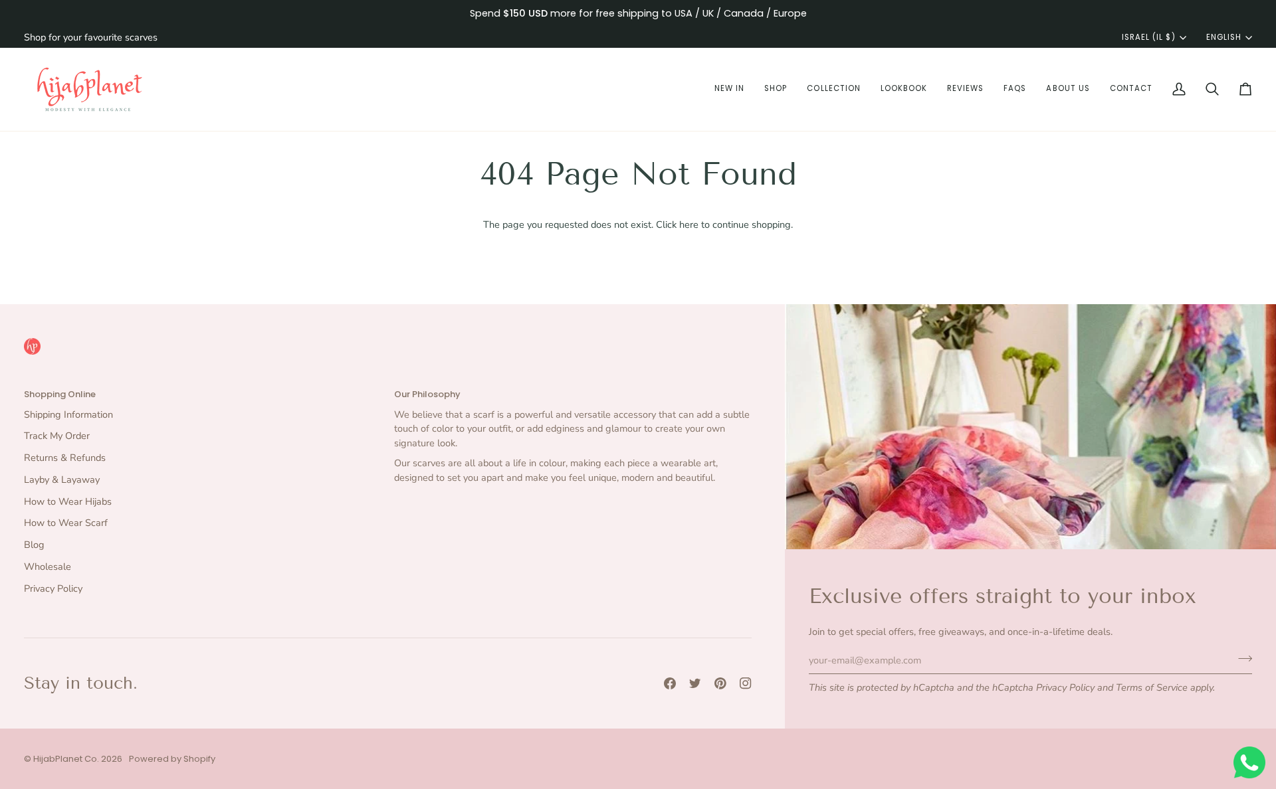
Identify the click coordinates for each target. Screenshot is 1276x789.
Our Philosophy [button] (427, 394)
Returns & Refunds (65, 457)
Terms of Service (1152, 687)
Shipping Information (68, 414)
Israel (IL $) (1148, 37)
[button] (729, 89)
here (688, 224)
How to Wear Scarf (66, 522)
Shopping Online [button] (60, 394)
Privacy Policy (1065, 687)
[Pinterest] (720, 683)
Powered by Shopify (172, 758)
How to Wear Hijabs (68, 501)
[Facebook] (670, 683)
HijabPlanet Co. (66, 758)
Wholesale (47, 566)
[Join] (1241, 658)
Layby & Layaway (62, 479)
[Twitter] (695, 683)
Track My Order (57, 435)
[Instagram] (746, 683)
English (1223, 37)
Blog (34, 544)
